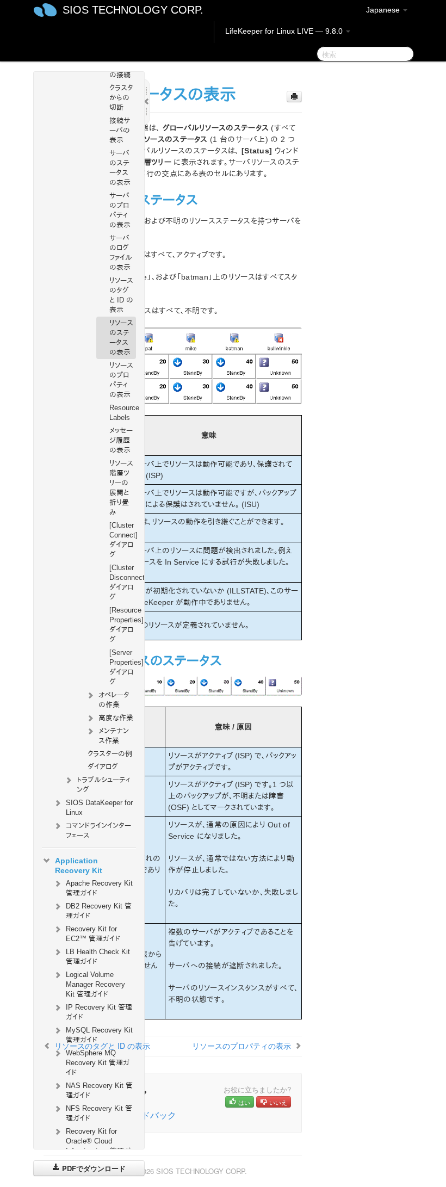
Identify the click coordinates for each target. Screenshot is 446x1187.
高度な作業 (115, 718)
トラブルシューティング (103, 785)
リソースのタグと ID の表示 (121, 295)
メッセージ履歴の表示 (121, 440)
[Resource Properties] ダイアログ (122, 625)
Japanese (384, 9)
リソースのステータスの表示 (121, 337)
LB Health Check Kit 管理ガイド (98, 957)
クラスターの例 (110, 754)
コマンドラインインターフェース (98, 830)
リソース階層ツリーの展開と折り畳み (121, 487)
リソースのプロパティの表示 (121, 380)
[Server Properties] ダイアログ (122, 667)
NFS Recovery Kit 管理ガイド (99, 1113)
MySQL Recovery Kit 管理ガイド (99, 1035)
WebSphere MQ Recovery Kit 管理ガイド (97, 1063)
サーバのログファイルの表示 (120, 252)
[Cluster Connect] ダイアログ (122, 540)
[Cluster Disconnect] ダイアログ (122, 582)
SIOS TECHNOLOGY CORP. (133, 10)
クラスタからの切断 (121, 98)
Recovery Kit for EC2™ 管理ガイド (93, 934)
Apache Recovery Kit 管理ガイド (99, 888)
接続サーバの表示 (119, 130)
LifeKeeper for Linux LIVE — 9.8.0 (285, 31)
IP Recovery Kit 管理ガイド (99, 1012)
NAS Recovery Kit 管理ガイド (99, 1090)
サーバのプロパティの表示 (120, 210)
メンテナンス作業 (113, 736)
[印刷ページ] (294, 96)
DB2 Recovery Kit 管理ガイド (99, 911)
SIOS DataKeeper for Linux (99, 808)
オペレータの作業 (113, 700)
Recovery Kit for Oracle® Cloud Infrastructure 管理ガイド (98, 1146)
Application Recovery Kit (78, 865)
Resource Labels (122, 413)
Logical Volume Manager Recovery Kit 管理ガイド (95, 984)
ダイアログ (103, 767)
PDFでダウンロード (93, 1168)
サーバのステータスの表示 (120, 168)
